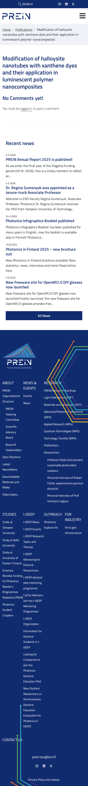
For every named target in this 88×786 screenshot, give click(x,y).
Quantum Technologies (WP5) (61, 431)
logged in (26, 108)
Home (6, 29)
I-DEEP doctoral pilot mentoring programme (32, 582)
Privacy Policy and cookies (44, 780)
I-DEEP (29, 514)
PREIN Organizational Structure (11, 395)
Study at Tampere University (8, 527)
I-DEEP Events (32, 529)
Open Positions (11, 457)
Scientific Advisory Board (11, 432)
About (8, 383)
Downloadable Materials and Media (10, 482)
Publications (23, 29)
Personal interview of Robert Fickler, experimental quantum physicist (65, 483)
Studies (9, 514)
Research (52, 383)
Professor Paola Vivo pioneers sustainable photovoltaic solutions (65, 465)
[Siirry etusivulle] (16, 16)
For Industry (73, 517)
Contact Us (12, 740)
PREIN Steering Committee (12, 414)
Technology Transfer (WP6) (60, 438)
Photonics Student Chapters (8, 609)
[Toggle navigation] (82, 16)
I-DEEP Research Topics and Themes (33, 541)
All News (44, 315)
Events (27, 396)
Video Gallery (10, 494)
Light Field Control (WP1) (59, 397)
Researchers (51, 452)
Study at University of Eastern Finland (11, 557)
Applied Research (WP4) (58, 424)
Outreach (53, 514)
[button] (25, 4)
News (26, 403)
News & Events (29, 385)
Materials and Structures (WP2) (63, 405)
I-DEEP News (31, 522)
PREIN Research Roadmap (60, 390)
